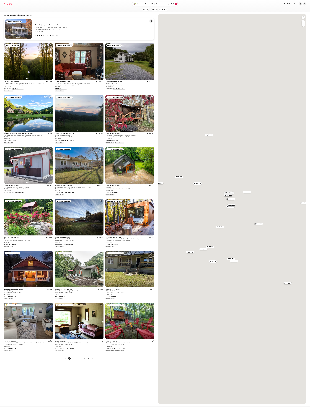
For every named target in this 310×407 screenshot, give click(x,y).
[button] (41, 35)
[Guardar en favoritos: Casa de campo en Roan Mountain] (101, 97)
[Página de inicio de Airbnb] (8, 4)
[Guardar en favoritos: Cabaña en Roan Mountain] (50, 45)
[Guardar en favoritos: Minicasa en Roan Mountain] (50, 149)
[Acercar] (303, 21)
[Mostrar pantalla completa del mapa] (303, 17)
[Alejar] (303, 25)
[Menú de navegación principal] (304, 3)
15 (88, 358)
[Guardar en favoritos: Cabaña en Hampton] (152, 304)
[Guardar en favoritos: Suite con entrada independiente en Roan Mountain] (50, 97)
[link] (65, 358)
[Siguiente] (92, 358)
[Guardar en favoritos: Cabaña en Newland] (101, 304)
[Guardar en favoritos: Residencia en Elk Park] (50, 304)
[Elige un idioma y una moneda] (300, 3)
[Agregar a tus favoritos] (151, 21)
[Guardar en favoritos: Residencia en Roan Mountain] (152, 45)
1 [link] (69, 358)
